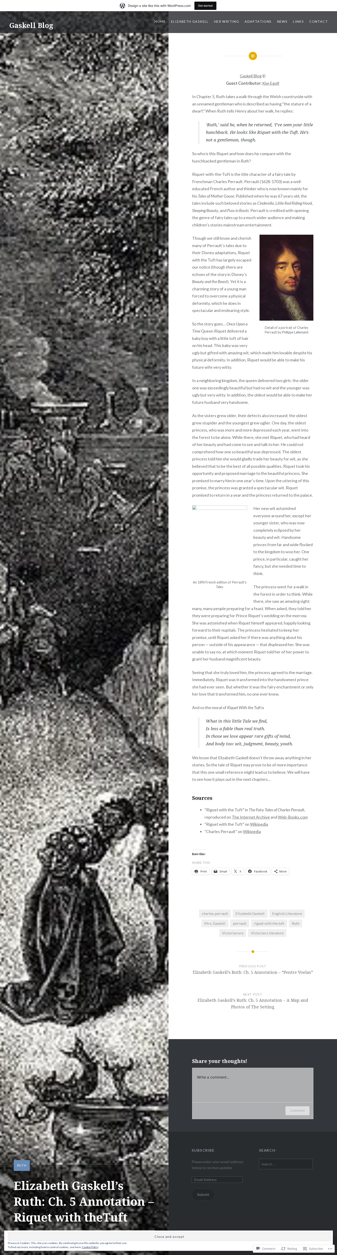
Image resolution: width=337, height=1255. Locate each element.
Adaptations (258, 21)
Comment (297, 1110)
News (282, 21)
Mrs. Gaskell (214, 923)
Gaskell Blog (31, 25)
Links (298, 21)
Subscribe (203, 1150)
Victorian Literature (267, 933)
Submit (203, 1194)
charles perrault (215, 913)
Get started (205, 5)
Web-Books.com (293, 817)
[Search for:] (286, 1164)
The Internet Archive (251, 817)
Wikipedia (259, 824)
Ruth (21, 1165)
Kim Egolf (270, 83)
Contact (318, 21)
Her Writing (226, 21)
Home (160, 21)
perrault (239, 923)
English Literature (287, 913)
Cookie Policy (90, 1247)
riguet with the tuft (269, 923)
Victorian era (232, 933)
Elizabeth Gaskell (190, 21)
